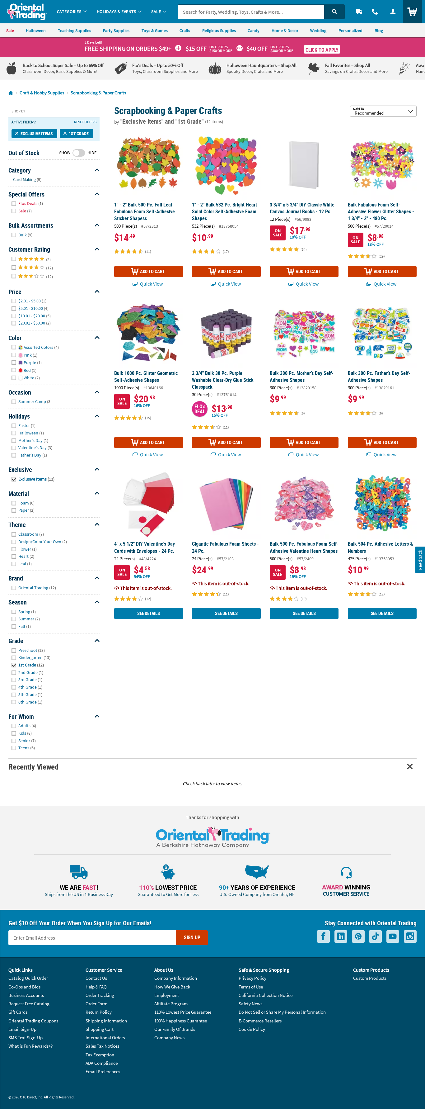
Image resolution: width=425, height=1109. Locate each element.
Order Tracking (100, 995)
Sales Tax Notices (102, 1046)
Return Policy (99, 1012)
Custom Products (369, 978)
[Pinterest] (358, 936)
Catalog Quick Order (28, 978)
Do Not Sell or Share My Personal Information (282, 1012)
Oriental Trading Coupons (33, 1021)
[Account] (393, 11)
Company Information (175, 978)
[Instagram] (410, 936)
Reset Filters (85, 122)
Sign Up (192, 937)
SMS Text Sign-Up (25, 1037)
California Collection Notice (265, 995)
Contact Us (96, 978)
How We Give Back (172, 987)
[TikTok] (375, 936)
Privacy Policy (252, 978)
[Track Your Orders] (359, 11)
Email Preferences (103, 1071)
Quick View (151, 284)
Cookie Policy (252, 1029)
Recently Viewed (33, 766)
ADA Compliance (102, 1063)
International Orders (105, 1037)
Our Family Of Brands (174, 1029)
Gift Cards (17, 1012)
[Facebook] (323, 936)
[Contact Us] (375, 11)
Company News (169, 1037)
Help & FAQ (96, 987)
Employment (166, 995)
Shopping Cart (100, 1029)
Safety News (250, 1004)
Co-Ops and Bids (24, 987)
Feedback (420, 559)
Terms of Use (251, 987)
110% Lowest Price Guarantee (182, 1012)
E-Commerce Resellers (260, 1021)
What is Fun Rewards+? (30, 1046)
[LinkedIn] (340, 936)
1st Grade (78, 133)
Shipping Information (106, 1021)
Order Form (96, 1004)
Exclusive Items (37, 133)
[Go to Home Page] (10, 93)
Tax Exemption (100, 1055)
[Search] (334, 11)
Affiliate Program (171, 1004)
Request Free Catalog (28, 1004)
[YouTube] (392, 936)
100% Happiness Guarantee (180, 1021)
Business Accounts (26, 995)
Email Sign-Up (22, 1029)
